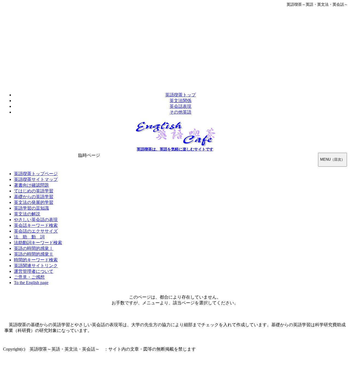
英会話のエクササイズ (36, 231)
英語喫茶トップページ (36, 173)
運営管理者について (33, 271)
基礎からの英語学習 (33, 196)
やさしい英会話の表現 (36, 219)
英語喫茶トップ (180, 94)
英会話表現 (180, 106)
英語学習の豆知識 (31, 208)
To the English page (31, 282)
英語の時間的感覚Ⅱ (33, 254)
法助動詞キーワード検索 (38, 242)
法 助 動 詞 (29, 237)
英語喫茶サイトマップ (36, 179)
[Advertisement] (175, 48)
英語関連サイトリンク (36, 265)
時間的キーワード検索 (36, 260)
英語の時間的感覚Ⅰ (33, 248)
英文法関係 (180, 100)
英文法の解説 (27, 214)
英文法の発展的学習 (33, 202)
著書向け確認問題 (31, 185)
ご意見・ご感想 (29, 277)
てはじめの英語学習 (33, 191)
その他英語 (180, 112)
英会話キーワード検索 (36, 225)
